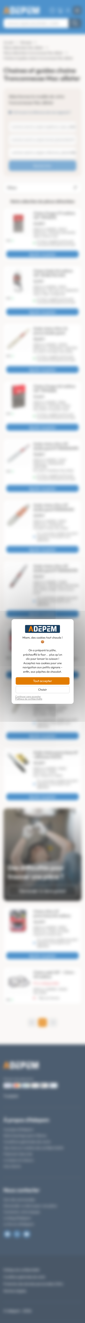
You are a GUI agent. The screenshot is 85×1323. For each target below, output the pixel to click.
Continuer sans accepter (28, 696)
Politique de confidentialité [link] (28, 699)
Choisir (42, 689)
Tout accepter (42, 681)
